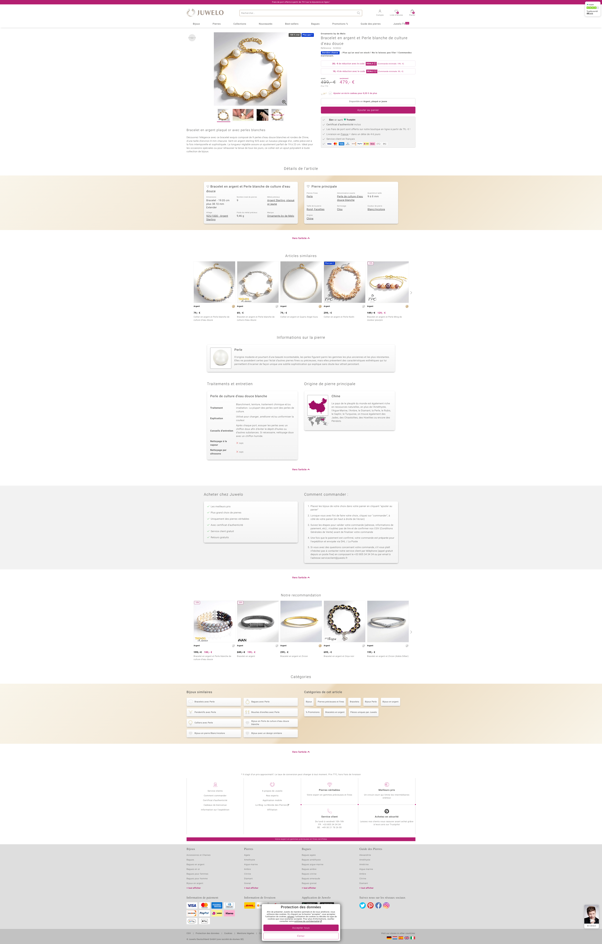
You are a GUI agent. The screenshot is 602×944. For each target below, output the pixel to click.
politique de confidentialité (306, 921)
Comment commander (215, 795)
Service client (329, 817)
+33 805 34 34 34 (332, 824)
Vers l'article (299, 238)
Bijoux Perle (371, 701)
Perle (310, 196)
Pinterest (370, 905)
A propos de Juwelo (272, 791)
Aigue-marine (251, 864)
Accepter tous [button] (301, 928)
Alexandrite (365, 855)
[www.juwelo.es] (401, 937)
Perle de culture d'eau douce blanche (350, 198)
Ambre (247, 869)
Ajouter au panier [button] (368, 110)
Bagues (315, 24)
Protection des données (207, 933)
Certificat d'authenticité (215, 800)
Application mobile (272, 800)
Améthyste (364, 859)
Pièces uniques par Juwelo (363, 712)
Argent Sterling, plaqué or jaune (280, 202)
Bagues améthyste (311, 859)
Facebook (378, 905)
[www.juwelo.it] (412, 937)
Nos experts (272, 795)
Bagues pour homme (197, 878)
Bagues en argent (195, 864)
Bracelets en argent (335, 712)
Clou (339, 209)
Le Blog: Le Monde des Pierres (270, 805)
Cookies (228, 933)
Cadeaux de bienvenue (215, 805)
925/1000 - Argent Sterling (217, 217)
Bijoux (196, 24)
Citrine (247, 873)
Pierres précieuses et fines (331, 701)
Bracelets (354, 701)
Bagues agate (309, 855)
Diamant (248, 878)
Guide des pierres (371, 24)
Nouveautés (265, 24)
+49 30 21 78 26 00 (332, 827)
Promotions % (340, 24)
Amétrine (364, 864)
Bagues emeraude (311, 878)
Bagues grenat (309, 883)
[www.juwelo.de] (389, 937)
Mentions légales (245, 933)
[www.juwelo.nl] (395, 937)
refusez (290, 916)
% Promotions (312, 712)
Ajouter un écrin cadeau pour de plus (355, 93)
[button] (380, 13)
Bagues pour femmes (197, 873)
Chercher (359, 13)
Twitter (362, 905)
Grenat (247, 883)
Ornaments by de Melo (280, 216)
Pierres (217, 24)
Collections (239, 24)
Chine (310, 218)
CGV (189, 933)
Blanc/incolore (376, 209)
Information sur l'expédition (215, 809)
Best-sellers (291, 24)
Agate (247, 855)
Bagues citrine (309, 873)
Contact (263, 933)
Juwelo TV (401, 24)
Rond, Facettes (316, 209)
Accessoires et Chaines (199, 855)
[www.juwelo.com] (406, 937)
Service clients (215, 791)
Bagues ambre (309, 869)
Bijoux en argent (391, 701)
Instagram (386, 905)
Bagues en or (193, 869)
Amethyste (249, 859)
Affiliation (272, 809)
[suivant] (410, 292)
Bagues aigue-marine (312, 864)
